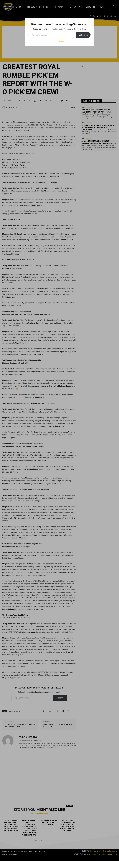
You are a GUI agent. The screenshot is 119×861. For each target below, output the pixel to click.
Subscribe (83, 35)
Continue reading (59, 41)
